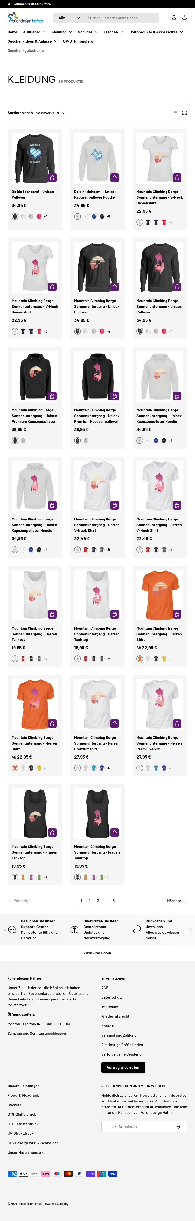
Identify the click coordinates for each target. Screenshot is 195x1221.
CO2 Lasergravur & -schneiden (33, 1142)
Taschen (111, 31)
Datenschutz (111, 997)
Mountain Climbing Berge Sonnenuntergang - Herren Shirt (159, 634)
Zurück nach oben (97, 953)
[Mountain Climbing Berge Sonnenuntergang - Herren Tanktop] (35, 595)
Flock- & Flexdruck (23, 1095)
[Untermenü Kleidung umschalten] (70, 31)
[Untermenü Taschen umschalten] (122, 31)
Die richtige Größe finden (122, 1044)
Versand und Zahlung (118, 1035)
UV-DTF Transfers (78, 41)
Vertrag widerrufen (123, 1067)
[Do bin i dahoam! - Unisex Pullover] (35, 158)
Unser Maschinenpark (26, 1152)
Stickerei (15, 1104)
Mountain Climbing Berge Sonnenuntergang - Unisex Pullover (97, 306)
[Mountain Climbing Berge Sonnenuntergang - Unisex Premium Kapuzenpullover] (35, 376)
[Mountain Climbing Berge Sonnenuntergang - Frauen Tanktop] (35, 813)
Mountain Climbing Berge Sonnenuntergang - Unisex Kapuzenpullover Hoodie (159, 415)
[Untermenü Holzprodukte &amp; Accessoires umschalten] (181, 31)
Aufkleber (31, 31)
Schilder (85, 31)
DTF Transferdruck (23, 1123)
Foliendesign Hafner (29, 1203)
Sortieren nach (20, 112)
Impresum (109, 1006)
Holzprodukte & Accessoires (153, 31)
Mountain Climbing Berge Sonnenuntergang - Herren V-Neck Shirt (97, 525)
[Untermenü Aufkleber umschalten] (44, 31)
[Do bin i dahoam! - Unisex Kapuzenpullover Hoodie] (97, 158)
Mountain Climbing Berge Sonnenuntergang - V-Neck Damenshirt (159, 197)
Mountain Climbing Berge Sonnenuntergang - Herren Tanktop (34, 634)
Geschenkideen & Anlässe (30, 41)
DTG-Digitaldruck (22, 1114)
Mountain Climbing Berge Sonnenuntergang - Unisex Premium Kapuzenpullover (34, 415)
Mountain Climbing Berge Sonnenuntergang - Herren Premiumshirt (97, 743)
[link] (42, 901)
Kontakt (108, 1025)
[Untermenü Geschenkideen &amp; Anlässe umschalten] (55, 41)
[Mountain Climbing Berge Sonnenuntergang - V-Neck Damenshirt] (159, 158)
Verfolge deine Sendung (121, 1054)
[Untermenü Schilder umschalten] (96, 31)
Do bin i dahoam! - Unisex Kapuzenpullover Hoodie (95, 194)
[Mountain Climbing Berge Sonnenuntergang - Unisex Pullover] (97, 267)
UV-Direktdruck (20, 1133)
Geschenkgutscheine (26, 50)
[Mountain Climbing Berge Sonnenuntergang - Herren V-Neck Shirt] (97, 486)
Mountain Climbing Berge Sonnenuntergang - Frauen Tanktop (34, 852)
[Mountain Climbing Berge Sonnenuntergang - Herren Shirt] (159, 595)
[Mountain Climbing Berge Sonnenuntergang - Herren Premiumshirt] (97, 704)
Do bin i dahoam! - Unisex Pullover (33, 194)
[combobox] (106, 18)
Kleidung (59, 31)
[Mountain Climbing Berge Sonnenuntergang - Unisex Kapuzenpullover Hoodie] (159, 376)
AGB (104, 987)
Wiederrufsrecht (115, 1016)
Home (12, 31)
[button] (184, 17)
